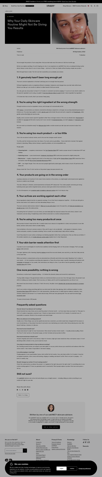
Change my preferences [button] (85, 468)
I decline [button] (72, 468)
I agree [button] (61, 468)
